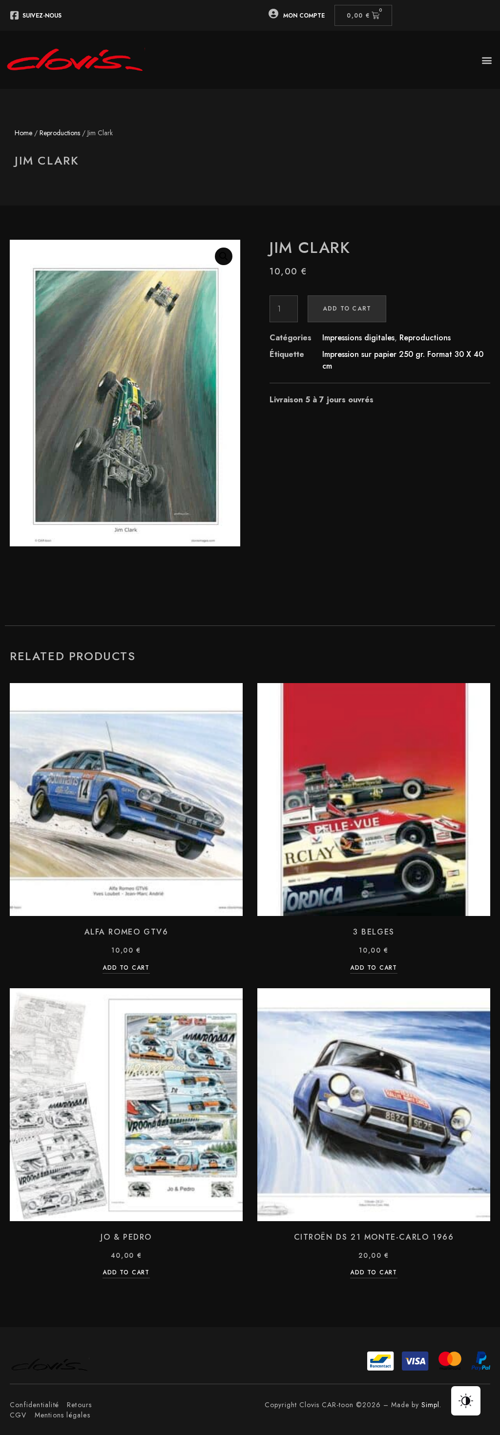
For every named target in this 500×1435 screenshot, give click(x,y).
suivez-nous (42, 15)
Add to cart (347, 308)
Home (23, 133)
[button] (487, 60)
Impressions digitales (358, 337)
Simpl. (431, 1405)
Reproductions (60, 133)
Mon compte (304, 15)
